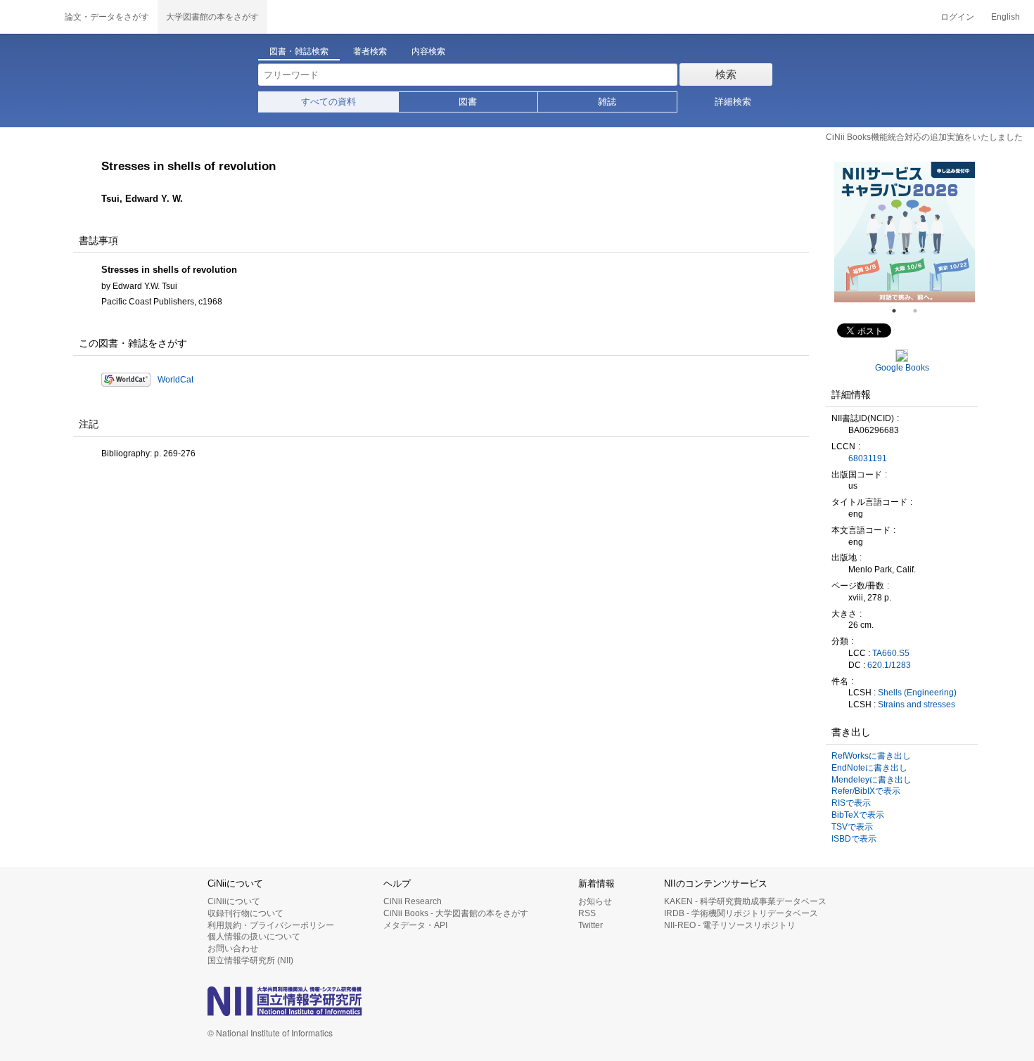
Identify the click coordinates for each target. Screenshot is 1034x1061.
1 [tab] (900, 311)
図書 (468, 101)
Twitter (590, 925)
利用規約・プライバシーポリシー (271, 925)
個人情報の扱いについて (254, 936)
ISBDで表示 (853, 839)
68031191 (867, 458)
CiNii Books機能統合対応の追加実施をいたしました (924, 137)
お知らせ (595, 901)
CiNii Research (412, 901)
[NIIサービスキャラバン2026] (904, 232)
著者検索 (370, 51)
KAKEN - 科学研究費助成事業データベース (745, 901)
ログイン (957, 17)
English (1005, 17)
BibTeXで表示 (857, 815)
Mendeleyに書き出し (871, 780)
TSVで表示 (852, 827)
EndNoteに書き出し (869, 768)
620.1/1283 (889, 665)
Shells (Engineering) (917, 692)
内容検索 (428, 51)
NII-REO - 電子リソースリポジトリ (730, 925)
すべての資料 (328, 101)
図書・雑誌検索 (298, 51)
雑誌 (607, 101)
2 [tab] (921, 311)
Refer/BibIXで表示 (865, 791)
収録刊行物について (245, 913)
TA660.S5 (890, 653)
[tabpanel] (905, 232)
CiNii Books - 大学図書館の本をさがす (455, 913)
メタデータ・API (415, 925)
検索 (725, 74)
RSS (587, 913)
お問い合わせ (233, 948)
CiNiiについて (234, 901)
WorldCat (175, 380)
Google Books (902, 368)
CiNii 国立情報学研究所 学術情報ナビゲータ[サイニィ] (28, 17)
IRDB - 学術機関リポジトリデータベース (741, 913)
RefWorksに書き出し (871, 756)
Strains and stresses (916, 704)
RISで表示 (851, 803)
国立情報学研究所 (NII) (250, 960)
